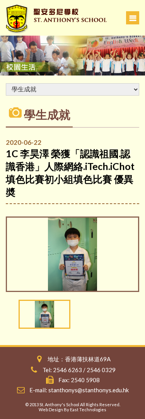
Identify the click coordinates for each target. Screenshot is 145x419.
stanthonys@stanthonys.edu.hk (88, 389)
